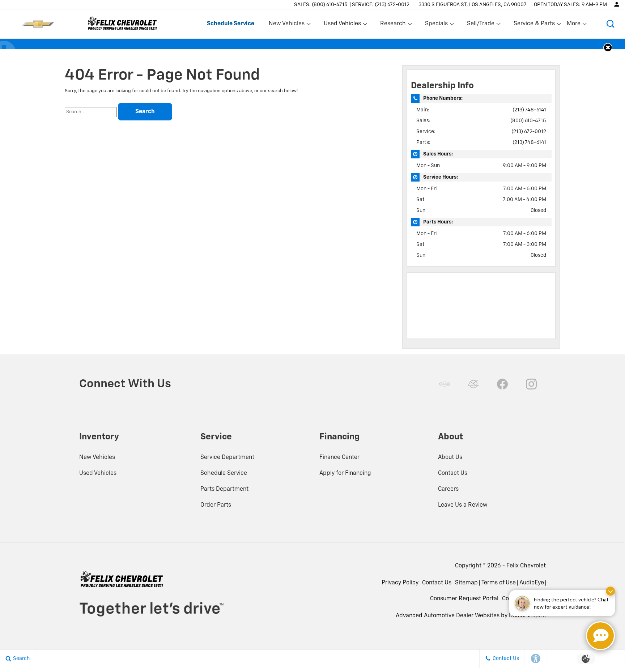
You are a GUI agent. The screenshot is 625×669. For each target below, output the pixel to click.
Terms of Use (498, 583)
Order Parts (215, 505)
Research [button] (393, 25)
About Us (450, 457)
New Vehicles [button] (286, 25)
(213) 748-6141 (529, 109)
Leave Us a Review (463, 505)
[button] (610, 23)
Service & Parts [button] (534, 25)
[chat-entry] (600, 635)
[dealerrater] (473, 384)
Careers (448, 489)
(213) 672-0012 (528, 131)
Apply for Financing (345, 473)
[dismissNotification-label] (610, 591)
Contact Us (452, 473)
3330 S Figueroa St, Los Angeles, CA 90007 (472, 4)
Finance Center (339, 457)
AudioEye (531, 583)
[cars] (444, 384)
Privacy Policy (400, 583)
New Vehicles (97, 457)
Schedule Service (223, 473)
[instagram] (531, 384)
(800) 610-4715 (528, 120)
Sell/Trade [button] (480, 25)
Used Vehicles (97, 473)
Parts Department (224, 489)
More (574, 25)
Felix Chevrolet (526, 566)
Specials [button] (436, 25)
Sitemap (466, 583)
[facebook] (502, 384)
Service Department (227, 457)
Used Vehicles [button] (342, 25)
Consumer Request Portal (464, 599)
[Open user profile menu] (616, 4)
